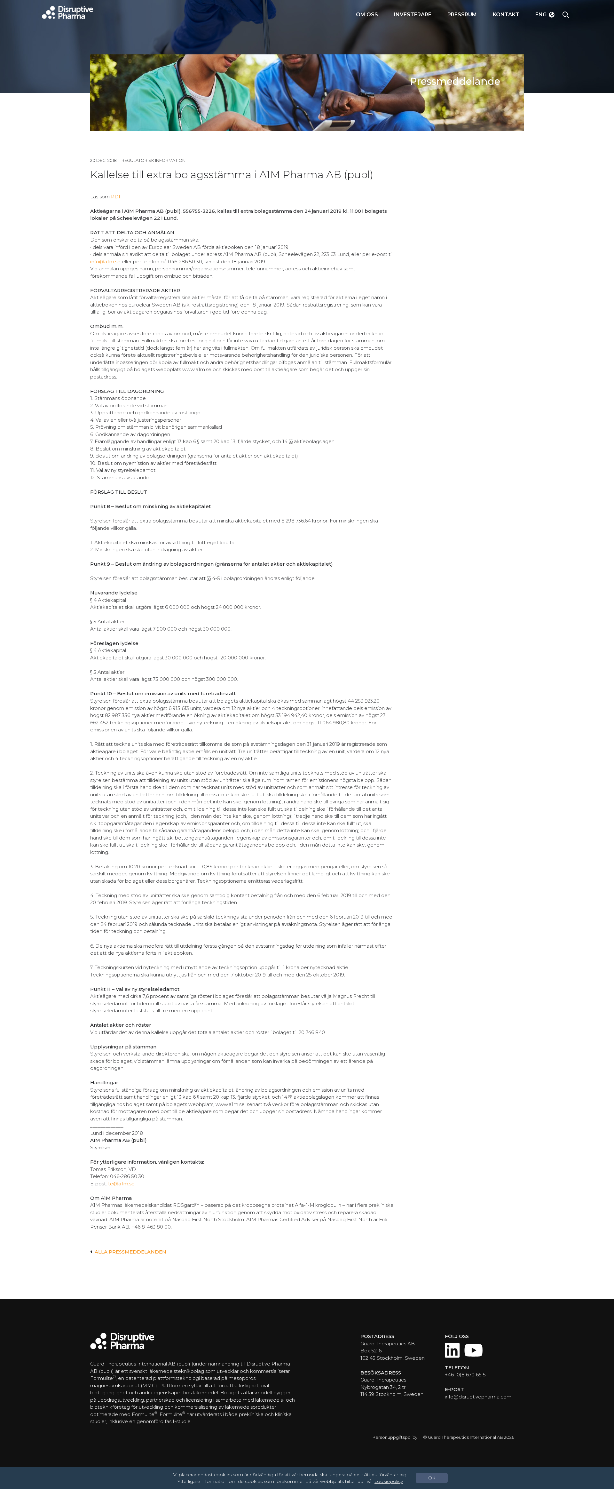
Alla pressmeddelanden (130, 1252)
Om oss (367, 15)
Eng (541, 15)
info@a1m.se (105, 262)
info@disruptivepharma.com (478, 1397)
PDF (116, 197)
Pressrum (462, 15)
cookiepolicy (388, 1481)
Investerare (412, 15)
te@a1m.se (121, 1184)
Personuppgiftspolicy (395, 1437)
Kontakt (506, 15)
